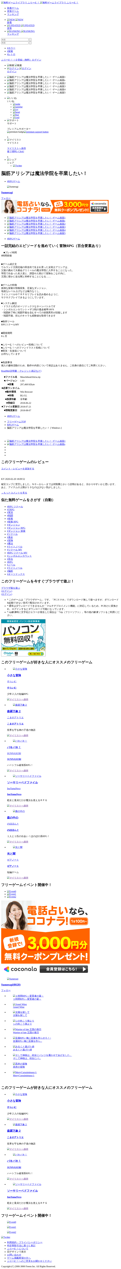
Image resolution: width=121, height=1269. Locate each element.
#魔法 (10, 543)
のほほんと (13, 824)
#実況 (10, 512)
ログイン (36, 60)
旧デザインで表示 (16, 1251)
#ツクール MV (14, 549)
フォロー (6, 198)
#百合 (10, 559)
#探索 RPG (12, 521)
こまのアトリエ (15, 717)
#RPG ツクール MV (17, 553)
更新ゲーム (13, 11)
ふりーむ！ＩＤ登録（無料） (16, 60)
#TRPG (10, 509)
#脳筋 (10, 571)
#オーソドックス (16, 574)
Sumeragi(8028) (11, 984)
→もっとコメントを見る (14, 493)
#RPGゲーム (13, 181)
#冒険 (10, 540)
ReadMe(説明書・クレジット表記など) (21, 371)
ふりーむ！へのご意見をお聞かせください (29, 1261)
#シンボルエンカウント (19, 556)
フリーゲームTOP (16, 421)
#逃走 (10, 537)
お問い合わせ (14, 1255)
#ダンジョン (13, 525)
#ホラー (11, 48)
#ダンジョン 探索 (16, 531)
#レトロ (11, 54)
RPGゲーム (13, 424)
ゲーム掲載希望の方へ (19, 1258)
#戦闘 (10, 515)
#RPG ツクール (15, 506)
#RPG (10, 562)
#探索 (10, 51)
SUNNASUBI (14, 753)
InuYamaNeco (14, 788)
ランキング (13, 14)
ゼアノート (13, 860)
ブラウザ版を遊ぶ (10, 588)
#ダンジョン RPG (16, 528)
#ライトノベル (14, 546)
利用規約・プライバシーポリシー (24, 1242)
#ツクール (12, 534)
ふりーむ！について (17, 1248)
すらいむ (12, 681)
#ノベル (11, 565)
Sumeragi (7, 192)
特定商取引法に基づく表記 (21, 1245)
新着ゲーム (13, 8)
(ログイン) (6, 591)
